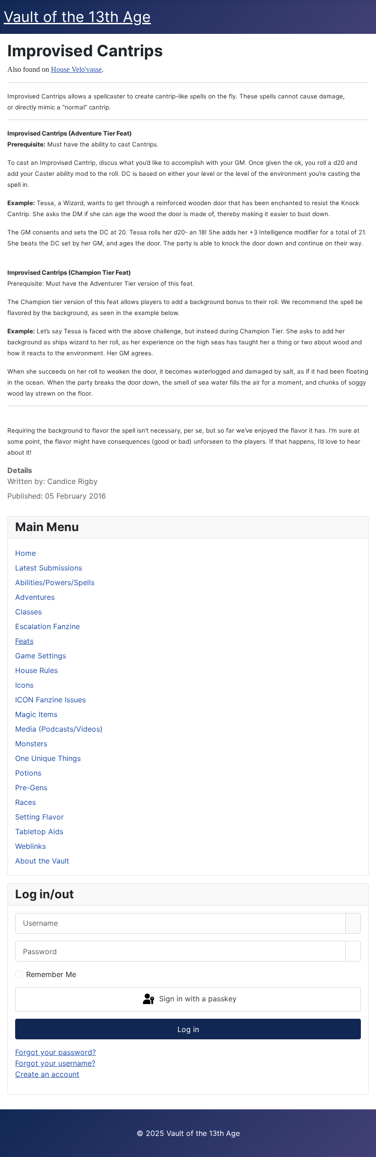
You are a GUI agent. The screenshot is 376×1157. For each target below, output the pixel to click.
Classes (28, 611)
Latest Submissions (48, 567)
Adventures (35, 597)
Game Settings (40, 655)
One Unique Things (48, 758)
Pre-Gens (31, 787)
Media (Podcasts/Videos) (59, 728)
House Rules (36, 670)
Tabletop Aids (39, 831)
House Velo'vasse (76, 69)
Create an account (47, 1074)
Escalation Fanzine (47, 626)
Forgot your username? (55, 1063)
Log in (188, 1029)
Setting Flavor (39, 816)
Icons (24, 685)
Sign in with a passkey (197, 998)
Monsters (31, 743)
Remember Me (51, 974)
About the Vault (42, 860)
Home (25, 553)
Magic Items (36, 714)
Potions (28, 772)
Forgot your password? (55, 1052)
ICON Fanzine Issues (50, 699)
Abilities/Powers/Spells (54, 582)
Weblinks (30, 846)
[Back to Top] (364, 1145)
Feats (24, 641)
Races (25, 802)
